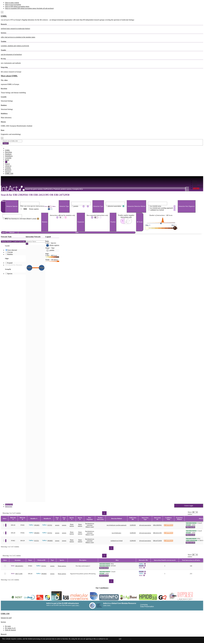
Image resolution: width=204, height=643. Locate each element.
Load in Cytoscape (19, 241)
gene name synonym (191, 523)
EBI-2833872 (19, 566)
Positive (112, 222)
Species (9, 273)
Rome (2, 130)
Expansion (81, 222)
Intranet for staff (6, 618)
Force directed (12, 250)
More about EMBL (9, 76)
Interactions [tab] (9, 504)
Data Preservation (147, 606)
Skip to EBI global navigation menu (17, 6)
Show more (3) (104, 568)
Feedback (196, 188)
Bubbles (10, 254)
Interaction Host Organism (186, 206)
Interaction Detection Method (136, 206)
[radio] (122, 220)
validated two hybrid (116, 540)
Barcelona (4, 88)
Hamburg (4, 105)
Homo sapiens (72, 525)
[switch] (49, 207)
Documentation (198, 187)
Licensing (144, 604)
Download (196, 183)
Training (8, 168)
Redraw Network (7, 241)
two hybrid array (116, 533)
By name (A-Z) (10, 628)
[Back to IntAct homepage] (13, 188)
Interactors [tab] (8, 506)
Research (8, 170)
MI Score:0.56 (168, 525)
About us (8, 166)
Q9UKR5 (36, 525)
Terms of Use (126, 639)
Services (8, 171)
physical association (145, 525)
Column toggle (188, 505)
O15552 (49, 525)
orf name (188, 524)
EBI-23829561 (157, 525)
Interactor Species (12, 206)
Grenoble (3, 97)
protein (57, 525)
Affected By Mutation (14, 265)
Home (195, 181)
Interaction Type (98, 206)
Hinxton (3, 122)
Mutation (44, 222)
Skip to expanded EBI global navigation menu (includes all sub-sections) (29, 8)
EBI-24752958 (157, 540)
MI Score (139, 222)
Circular (10, 252)
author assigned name (191, 540)
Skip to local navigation (13, 4)
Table (76, 232)
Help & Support (10, 630)
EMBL (4, 16)
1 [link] (104, 513)
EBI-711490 (18, 573)
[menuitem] (198, 181)
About (195, 185)
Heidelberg (4, 113)
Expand (9, 263)
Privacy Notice (113, 639)
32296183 (133, 525)
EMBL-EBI (9, 173)
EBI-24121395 (157, 533)
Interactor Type (64, 206)
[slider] (147, 228)
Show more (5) (190, 527)
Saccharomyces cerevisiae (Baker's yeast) (89, 525)
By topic (8, 626)
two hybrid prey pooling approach (116, 525)
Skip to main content (12, 3)
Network (11, 232)
